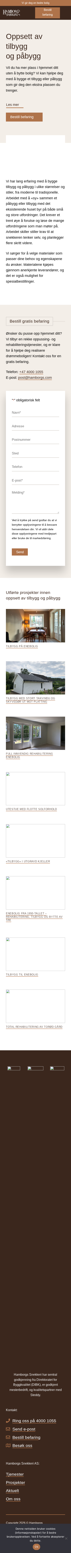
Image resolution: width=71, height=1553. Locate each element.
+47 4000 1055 (31, 372)
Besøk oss (22, 1445)
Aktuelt (12, 1490)
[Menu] (65, 13)
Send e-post (23, 1429)
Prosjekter (15, 1482)
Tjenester (15, 1474)
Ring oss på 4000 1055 (34, 1420)
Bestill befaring (26, 1437)
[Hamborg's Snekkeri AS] (16, 13)
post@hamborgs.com (35, 378)
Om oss (13, 1499)
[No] (66, 1539)
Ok (36, 1546)
